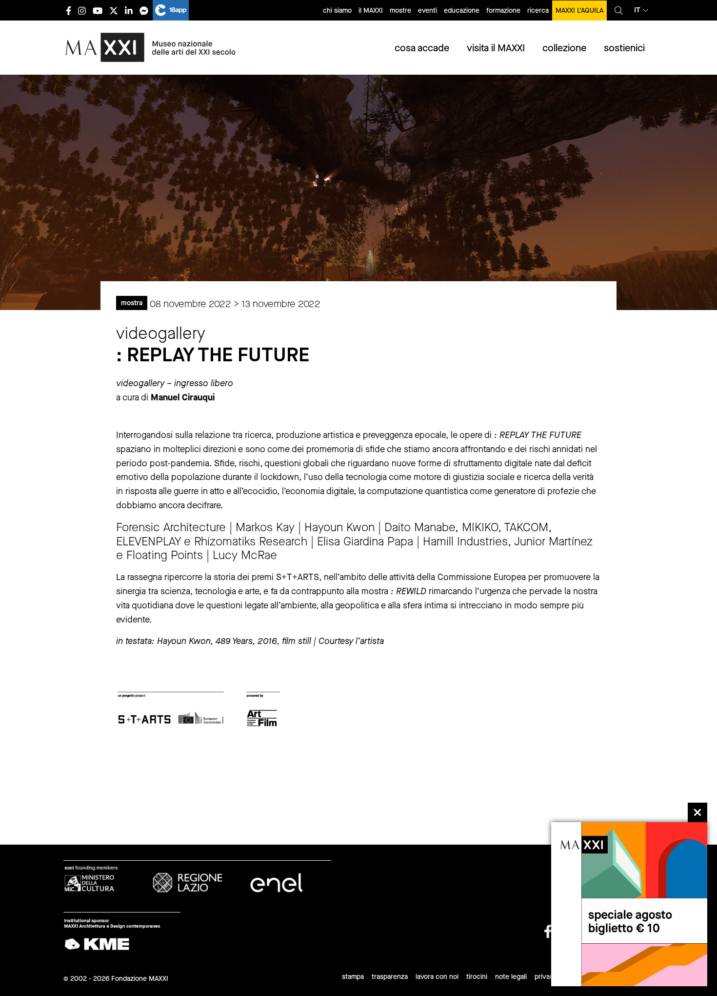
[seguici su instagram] (82, 10)
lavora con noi (437, 976)
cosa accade (422, 48)
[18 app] (171, 10)
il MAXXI (370, 10)
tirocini (476, 976)
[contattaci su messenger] (144, 10)
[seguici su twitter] (113, 10)
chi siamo (337, 10)
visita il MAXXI (496, 48)
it (637, 10)
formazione (503, 10)
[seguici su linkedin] (128, 10)
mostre (400, 10)
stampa (353, 976)
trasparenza (390, 976)
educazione (461, 10)
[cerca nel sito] (619, 10)
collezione (564, 48)
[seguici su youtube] (97, 10)
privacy (546, 976)
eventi (427, 10)
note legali (511, 976)
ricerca (538, 10)
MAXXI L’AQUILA (579, 10)
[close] (697, 812)
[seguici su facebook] (68, 10)
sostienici (624, 48)
